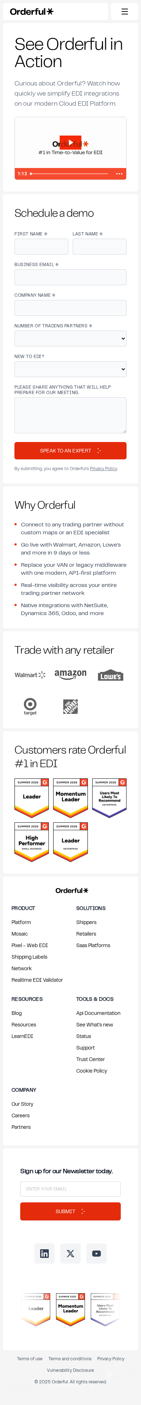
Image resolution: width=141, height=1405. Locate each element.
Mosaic (20, 934)
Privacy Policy (103, 468)
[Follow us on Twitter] (70, 1253)
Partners (21, 1127)
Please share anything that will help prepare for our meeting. (62, 389)
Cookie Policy (91, 1071)
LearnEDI (22, 1036)
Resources (24, 1024)
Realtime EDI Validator (37, 980)
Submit (65, 1211)
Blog (17, 1013)
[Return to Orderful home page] (71, 889)
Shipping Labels (29, 957)
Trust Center (90, 1059)
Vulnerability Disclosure (70, 1370)
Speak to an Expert (65, 450)
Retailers (86, 934)
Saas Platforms (93, 945)
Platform (21, 922)
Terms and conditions (69, 1358)
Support (85, 1047)
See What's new (94, 1024)
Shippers (86, 922)
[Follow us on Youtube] (96, 1253)
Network (22, 968)
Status (83, 1036)
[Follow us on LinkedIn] (44, 1253)
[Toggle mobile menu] (124, 11)
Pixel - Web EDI (30, 945)
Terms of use (30, 1358)
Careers (21, 1115)
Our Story (22, 1104)
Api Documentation (98, 1013)
